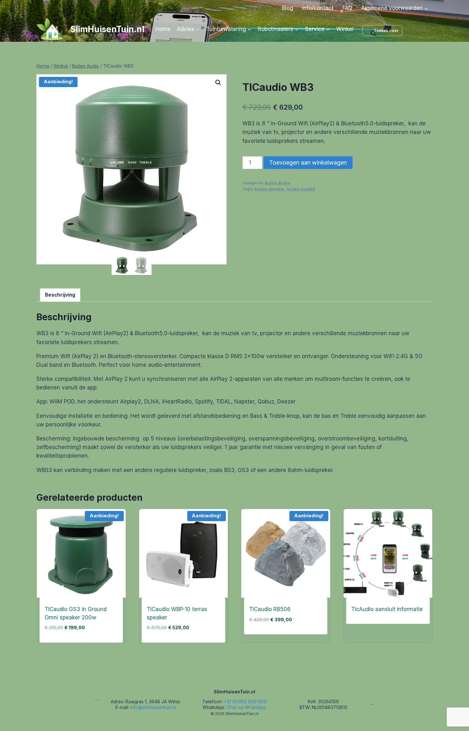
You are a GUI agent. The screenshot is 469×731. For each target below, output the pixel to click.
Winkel (345, 29)
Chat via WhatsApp (246, 707)
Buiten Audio (277, 183)
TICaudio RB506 (270, 609)
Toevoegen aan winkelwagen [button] (282, 641)
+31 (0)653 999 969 (245, 701)
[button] (218, 82)
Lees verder (366, 630)
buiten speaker (270, 189)
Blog (287, 8)
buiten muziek (301, 189)
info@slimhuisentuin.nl (153, 707)
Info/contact (317, 8)
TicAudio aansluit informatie (387, 609)
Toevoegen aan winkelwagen (308, 162)
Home (162, 29)
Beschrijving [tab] (60, 295)
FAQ (347, 8)
